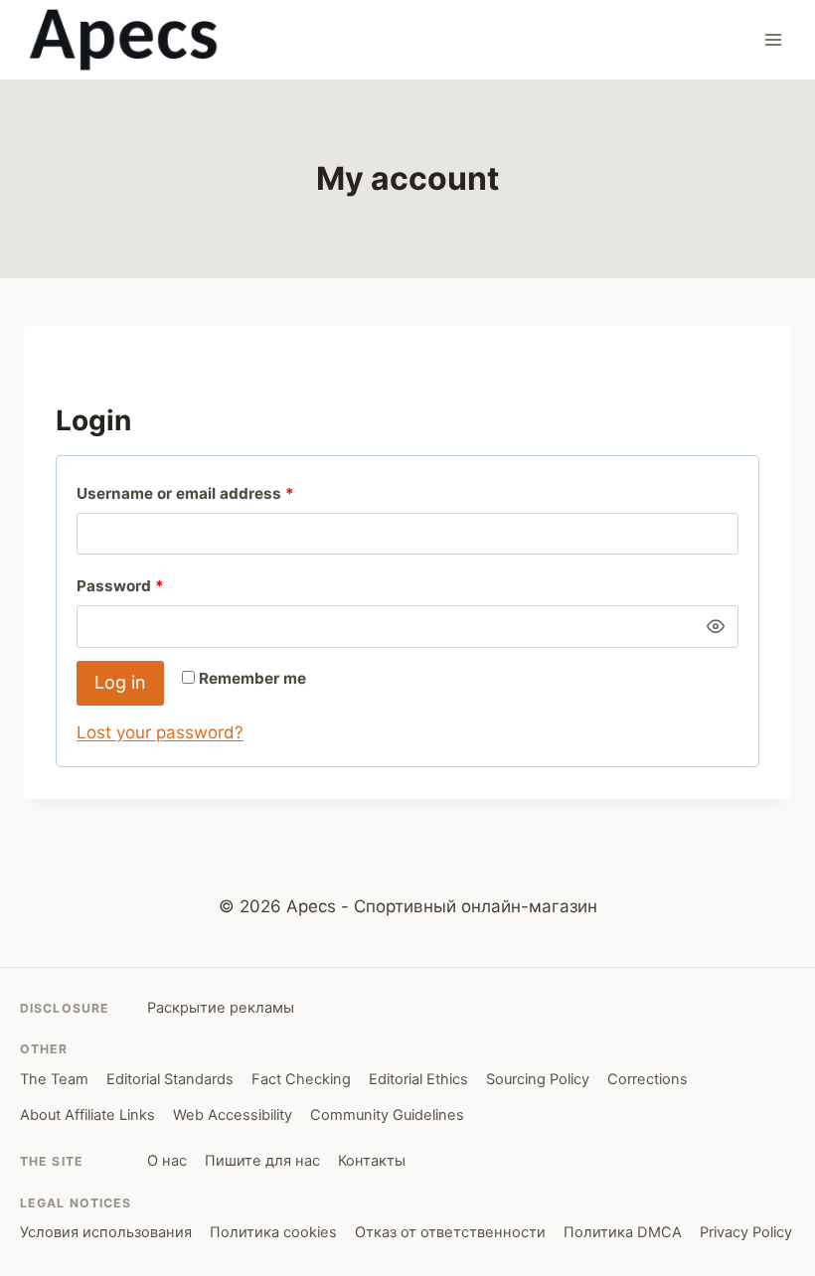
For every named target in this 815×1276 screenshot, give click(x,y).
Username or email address (190, 498)
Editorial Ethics (418, 1079)
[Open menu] (772, 39)
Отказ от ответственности (450, 1232)
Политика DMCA (623, 1232)
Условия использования (106, 1232)
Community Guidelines (387, 1115)
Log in (120, 682)
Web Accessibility (232, 1115)
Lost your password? (160, 732)
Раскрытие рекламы (220, 1008)
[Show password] (716, 626)
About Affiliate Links (87, 1115)
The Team (54, 1079)
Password (125, 590)
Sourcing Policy (537, 1079)
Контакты (372, 1161)
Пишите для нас (262, 1161)
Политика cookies (273, 1232)
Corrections (647, 1079)
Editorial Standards (170, 1079)
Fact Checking (301, 1079)
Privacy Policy (746, 1232)
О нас (167, 1161)
